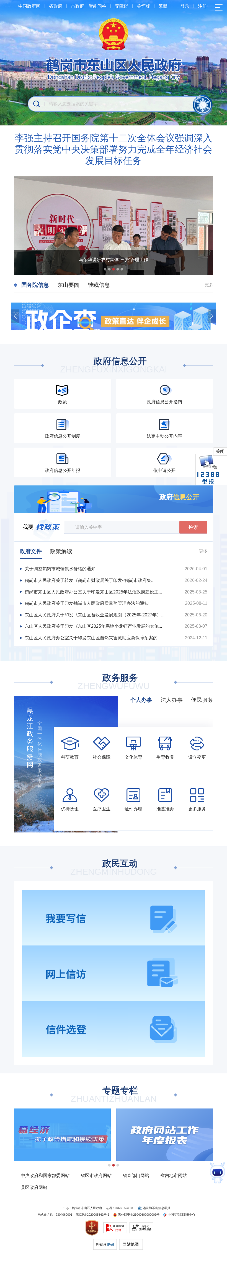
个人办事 (141, 700)
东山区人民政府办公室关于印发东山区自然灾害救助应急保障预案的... (93, 637)
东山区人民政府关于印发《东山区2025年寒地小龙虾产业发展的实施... (93, 626)
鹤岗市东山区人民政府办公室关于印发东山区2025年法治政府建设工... (93, 592)
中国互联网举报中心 (181, 1214)
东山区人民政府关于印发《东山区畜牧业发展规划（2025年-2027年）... (94, 615)
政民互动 (113, 868)
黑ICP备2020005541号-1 (92, 1214)
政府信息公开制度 (62, 436)
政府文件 (31, 551)
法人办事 (172, 700)
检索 (193, 527)
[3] (62, 1134)
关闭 (220, 451)
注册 (202, 6)
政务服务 (114, 682)
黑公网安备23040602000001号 (138, 1214)
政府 (179, 497)
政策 (62, 402)
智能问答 (97, 6)
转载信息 (99, 285)
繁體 (163, 6)
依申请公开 (164, 470)
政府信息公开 (113, 366)
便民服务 (202, 700)
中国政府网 (29, 6)
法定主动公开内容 (164, 436)
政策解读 (61, 551)
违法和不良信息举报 (156, 1208)
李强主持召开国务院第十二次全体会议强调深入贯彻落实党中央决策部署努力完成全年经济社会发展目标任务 (113, 149)
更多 (209, 284)
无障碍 (121, 6)
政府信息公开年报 (62, 470)
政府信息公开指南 (164, 402)
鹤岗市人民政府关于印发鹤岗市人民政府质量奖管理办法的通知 (87, 603)
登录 (184, 6)
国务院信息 (35, 285)
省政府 (55, 6)
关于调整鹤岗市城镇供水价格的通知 (60, 568)
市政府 (77, 6)
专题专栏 (114, 1095)
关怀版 (143, 6)
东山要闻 (68, 285)
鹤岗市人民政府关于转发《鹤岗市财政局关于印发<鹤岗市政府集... (89, 580)
